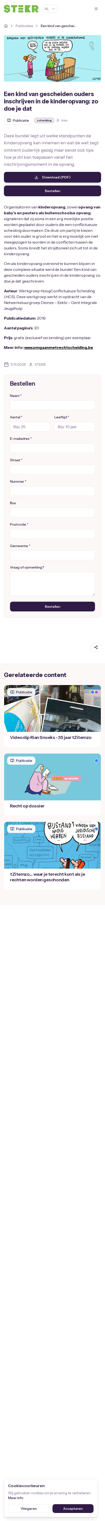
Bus (13, 503)
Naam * (16, 395)
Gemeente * (20, 546)
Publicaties (24, 26)
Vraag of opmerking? (27, 567)
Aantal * (16, 417)
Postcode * (19, 524)
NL (47, 9)
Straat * (16, 460)
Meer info (15, 1498)
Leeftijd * (61, 417)
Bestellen (52, 191)
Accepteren (73, 1508)
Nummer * (18, 481)
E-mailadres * (21, 438)
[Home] (6, 26)
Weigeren (29, 1508)
